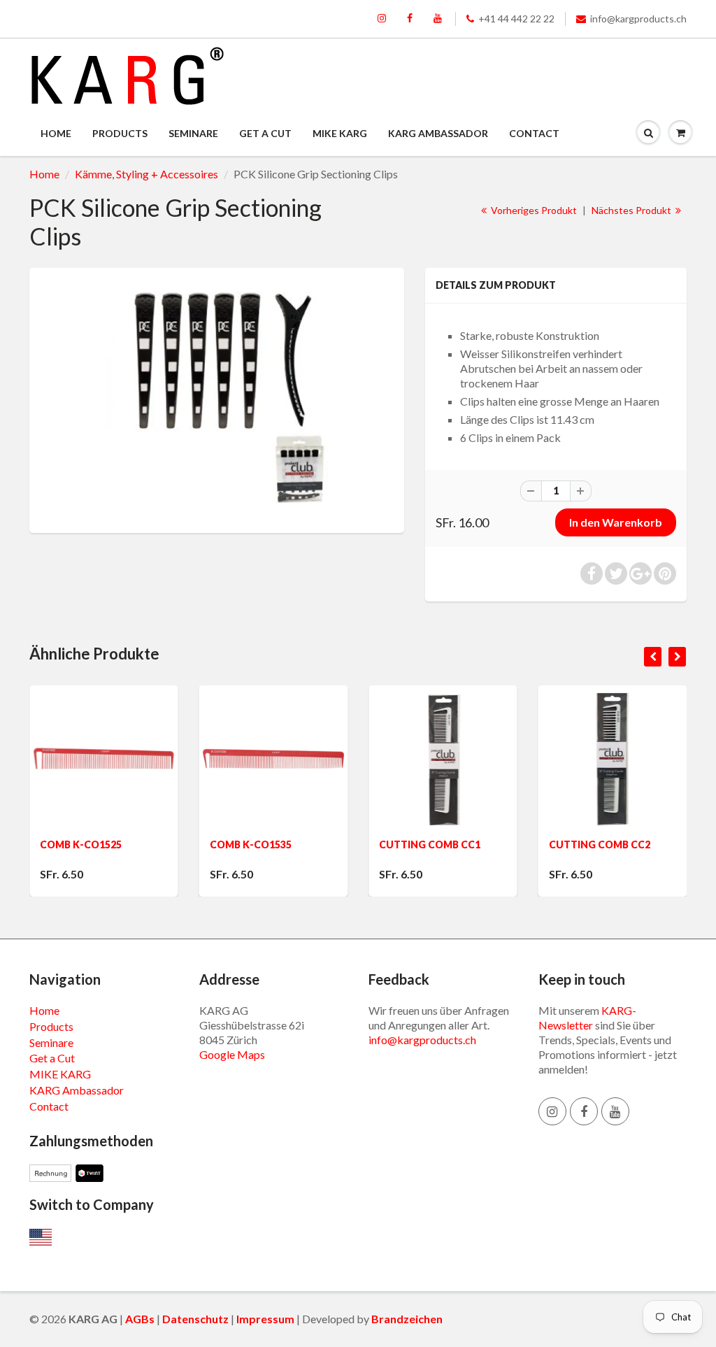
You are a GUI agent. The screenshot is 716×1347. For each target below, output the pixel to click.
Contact (534, 133)
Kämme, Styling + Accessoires (146, 173)
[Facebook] (409, 18)
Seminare (193, 133)
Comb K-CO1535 (187, 844)
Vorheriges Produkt (533, 210)
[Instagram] (381, 18)
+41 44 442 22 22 (516, 18)
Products (120, 133)
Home (56, 133)
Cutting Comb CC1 (366, 844)
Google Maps (232, 1054)
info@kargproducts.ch (638, 18)
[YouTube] (437, 18)
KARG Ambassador (438, 133)
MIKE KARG (340, 133)
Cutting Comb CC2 (536, 844)
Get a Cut (265, 133)
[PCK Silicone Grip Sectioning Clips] (217, 398)
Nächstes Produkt (632, 210)
